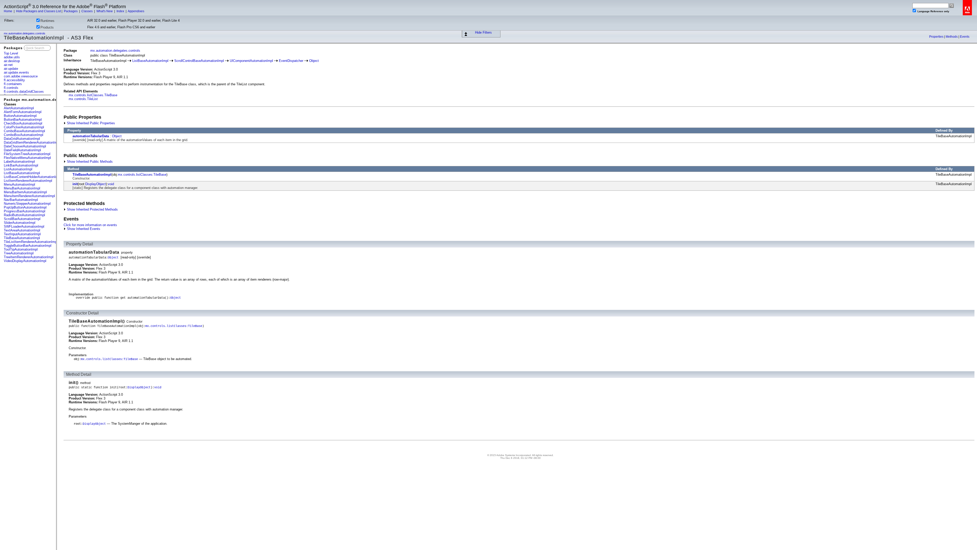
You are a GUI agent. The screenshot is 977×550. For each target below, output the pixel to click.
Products (47, 27)
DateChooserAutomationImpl (25, 146)
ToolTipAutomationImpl (21, 249)
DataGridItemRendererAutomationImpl (32, 142)
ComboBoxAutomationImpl (23, 135)
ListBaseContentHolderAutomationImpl (32, 177)
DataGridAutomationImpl (22, 139)
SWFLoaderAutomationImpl (24, 226)
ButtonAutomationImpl (20, 116)
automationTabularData (91, 136)
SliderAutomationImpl (19, 223)
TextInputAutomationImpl (22, 234)
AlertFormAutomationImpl (22, 112)
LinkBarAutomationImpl (21, 165)
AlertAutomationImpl (19, 108)
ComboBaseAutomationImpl (24, 131)
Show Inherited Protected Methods (92, 209)
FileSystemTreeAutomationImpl (27, 154)
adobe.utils (12, 57)
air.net (8, 65)
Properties (936, 36)
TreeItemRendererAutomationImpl (28, 257)
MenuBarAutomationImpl (22, 188)
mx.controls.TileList (83, 99)
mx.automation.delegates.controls (25, 33)
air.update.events (16, 72)
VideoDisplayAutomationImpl (25, 261)
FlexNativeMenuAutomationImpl (27, 158)
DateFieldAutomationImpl (22, 150)
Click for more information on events (90, 225)
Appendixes (136, 11)
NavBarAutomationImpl (21, 200)
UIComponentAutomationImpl (251, 61)
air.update (11, 69)
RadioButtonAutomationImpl (24, 215)
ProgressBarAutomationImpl (24, 211)
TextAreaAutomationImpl (22, 230)
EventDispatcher (291, 61)
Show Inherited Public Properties (90, 123)
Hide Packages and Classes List (38, 11)
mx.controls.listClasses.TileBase (93, 95)
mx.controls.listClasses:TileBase (142, 174)
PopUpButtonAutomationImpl (25, 207)
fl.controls (11, 88)
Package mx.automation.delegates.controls (46, 100)
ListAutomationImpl (18, 169)
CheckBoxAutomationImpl (23, 123)
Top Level (11, 53)
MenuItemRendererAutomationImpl (29, 196)
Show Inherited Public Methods (89, 161)
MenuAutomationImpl (19, 184)
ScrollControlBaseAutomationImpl (199, 61)
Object (314, 61)
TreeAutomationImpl (19, 253)
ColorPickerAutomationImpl (24, 127)
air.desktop (12, 61)
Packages (71, 11)
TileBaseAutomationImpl (22, 238)
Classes (87, 11)
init (75, 184)
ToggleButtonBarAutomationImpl (27, 246)
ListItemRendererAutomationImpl (28, 181)
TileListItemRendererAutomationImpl (31, 242)
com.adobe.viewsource (21, 76)
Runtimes (47, 21)
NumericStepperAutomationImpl (27, 203)
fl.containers (13, 84)
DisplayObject (95, 184)
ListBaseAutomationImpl (22, 173)
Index (121, 11)
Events (964, 36)
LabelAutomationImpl (19, 161)
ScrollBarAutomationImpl (22, 219)
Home (8, 11)
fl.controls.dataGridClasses (24, 91)
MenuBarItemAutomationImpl (25, 192)
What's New (104, 11)
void (111, 184)
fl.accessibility (14, 80)
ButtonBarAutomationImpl (23, 119)
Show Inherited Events (83, 229)
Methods (952, 36)
